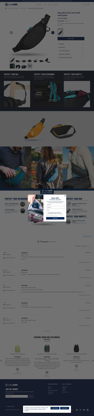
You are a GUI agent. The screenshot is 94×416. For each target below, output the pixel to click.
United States (55, 408)
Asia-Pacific (64, 408)
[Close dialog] (65, 195)
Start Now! (55, 218)
